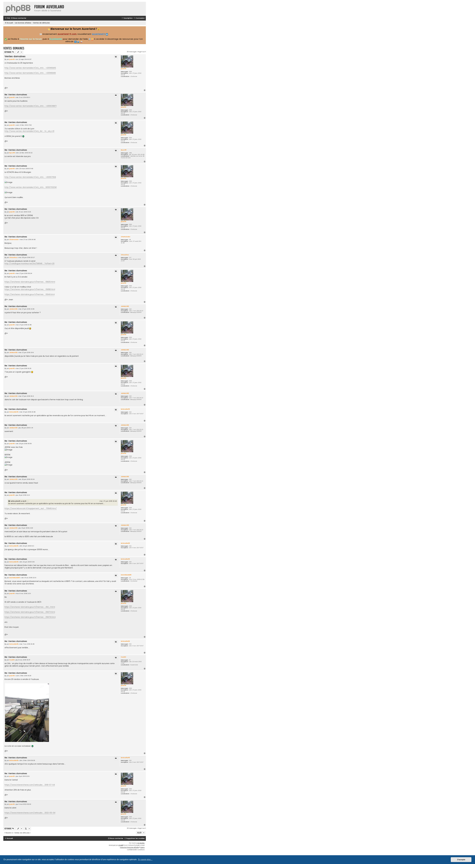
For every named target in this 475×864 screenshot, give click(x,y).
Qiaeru (142, 847)
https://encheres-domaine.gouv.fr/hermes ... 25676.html (30, 617)
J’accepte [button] (461, 860)
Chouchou (125, 255)
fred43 (123, 657)
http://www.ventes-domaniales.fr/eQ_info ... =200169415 (30, 68)
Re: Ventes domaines (16, 94)
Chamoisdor (125, 237)
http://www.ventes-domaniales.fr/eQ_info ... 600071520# (31, 187)
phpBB (120, 845)
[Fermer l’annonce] (144, 28)
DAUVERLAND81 (126, 575)
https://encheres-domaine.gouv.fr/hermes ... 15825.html (30, 282)
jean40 (123, 69)
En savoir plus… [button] (145, 859)
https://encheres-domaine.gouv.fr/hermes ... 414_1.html (30, 607)
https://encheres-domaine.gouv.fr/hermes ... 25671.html (30, 612)
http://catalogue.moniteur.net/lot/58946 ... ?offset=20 (29, 263)
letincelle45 (125, 409)
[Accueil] (18, 8)
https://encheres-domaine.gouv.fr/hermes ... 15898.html (30, 289)
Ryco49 (123, 150)
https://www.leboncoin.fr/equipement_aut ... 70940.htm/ (31, 508)
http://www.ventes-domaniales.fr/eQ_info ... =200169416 (30, 73)
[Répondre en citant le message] (115, 56)
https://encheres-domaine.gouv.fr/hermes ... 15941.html (30, 294)
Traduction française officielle (129, 847)
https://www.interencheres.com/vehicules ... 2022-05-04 (30, 812)
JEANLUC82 (125, 306)
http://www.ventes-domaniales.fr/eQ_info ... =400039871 (31, 106)
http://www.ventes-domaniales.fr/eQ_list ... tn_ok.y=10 (29, 131)
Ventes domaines (13, 48)
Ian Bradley (141, 843)
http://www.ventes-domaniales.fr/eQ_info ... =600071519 (30, 177)
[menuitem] (7, 18)
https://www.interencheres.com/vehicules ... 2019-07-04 (30, 785)
